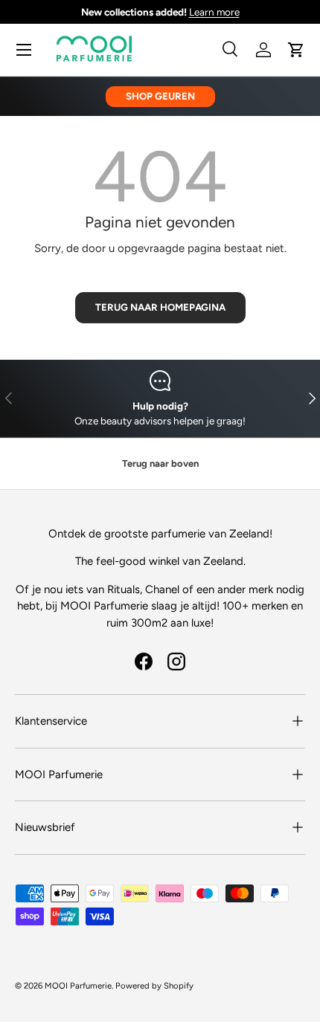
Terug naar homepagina (160, 307)
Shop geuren (160, 96)
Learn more (214, 12)
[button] (296, 49)
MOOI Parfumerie (78, 985)
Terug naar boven (160, 463)
